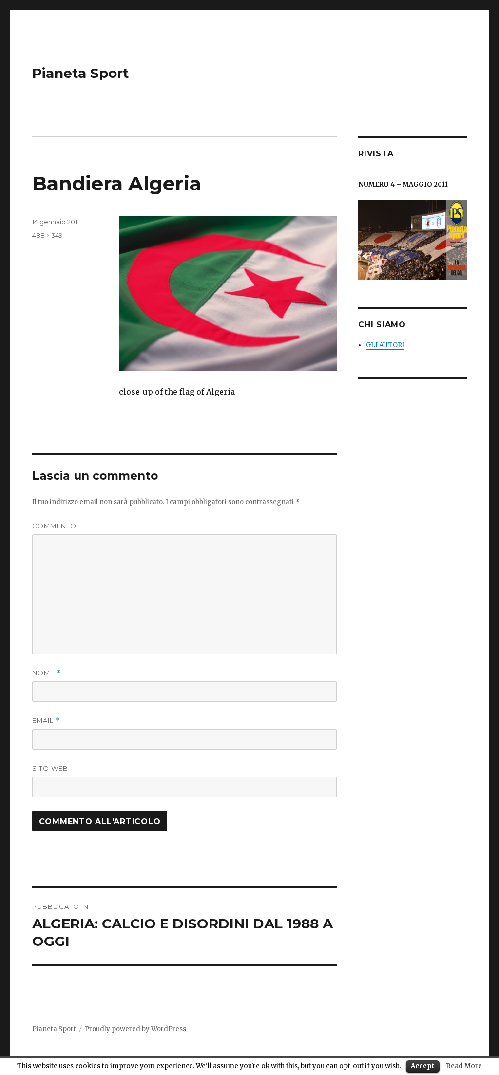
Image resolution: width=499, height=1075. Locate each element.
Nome (46, 673)
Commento (54, 525)
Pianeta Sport (80, 73)
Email (46, 721)
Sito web (50, 768)
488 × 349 (47, 235)
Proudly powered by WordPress (135, 1029)
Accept (423, 1066)
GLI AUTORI (385, 345)
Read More (464, 1066)
